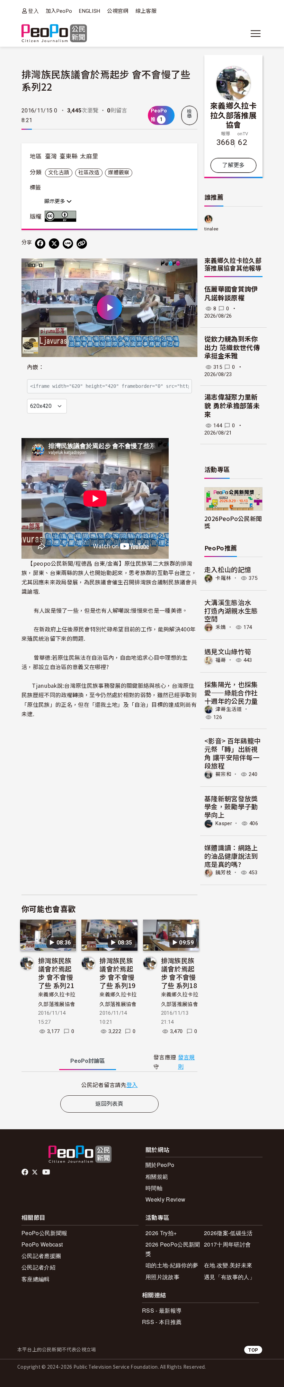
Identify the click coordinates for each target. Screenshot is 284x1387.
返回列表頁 (109, 1104)
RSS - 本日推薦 (161, 1322)
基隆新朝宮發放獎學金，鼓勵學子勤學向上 (231, 807)
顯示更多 (55, 201)
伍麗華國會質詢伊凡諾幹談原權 (231, 293)
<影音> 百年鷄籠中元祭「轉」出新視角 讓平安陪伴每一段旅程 (232, 753)
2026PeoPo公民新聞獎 (233, 522)
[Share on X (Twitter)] (54, 243)
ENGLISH (89, 11)
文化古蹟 (58, 173)
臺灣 (51, 156)
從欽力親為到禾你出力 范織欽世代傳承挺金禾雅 (232, 347)
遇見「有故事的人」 (229, 1277)
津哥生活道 (228, 709)
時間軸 (153, 1188)
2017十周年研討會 (227, 1244)
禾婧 (220, 627)
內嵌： (35, 367)
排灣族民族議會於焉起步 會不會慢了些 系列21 (56, 972)
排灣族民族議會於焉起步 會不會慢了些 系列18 (179, 972)
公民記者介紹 (38, 1267)
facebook (25, 1172)
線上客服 (146, 11)
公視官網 (117, 11)
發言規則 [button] (186, 1062)
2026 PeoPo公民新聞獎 (172, 1249)
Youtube (46, 1172)
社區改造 (88, 173)
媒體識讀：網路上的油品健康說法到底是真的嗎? (231, 856)
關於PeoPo (159, 1165)
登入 (33, 10)
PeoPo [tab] (87, 1061)
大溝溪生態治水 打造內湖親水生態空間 (231, 610)
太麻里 (89, 156)
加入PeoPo (59, 11)
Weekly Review (165, 1199)
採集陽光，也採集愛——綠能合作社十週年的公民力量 (231, 692)
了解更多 (233, 165)
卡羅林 (223, 578)
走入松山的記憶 (227, 569)
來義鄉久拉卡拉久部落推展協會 (233, 115)
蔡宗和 (223, 774)
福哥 (220, 660)
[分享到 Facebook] (40, 243)
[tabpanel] (109, 1084)
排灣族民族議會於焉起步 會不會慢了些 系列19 (117, 972)
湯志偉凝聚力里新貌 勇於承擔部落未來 (232, 405)
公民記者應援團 (41, 1256)
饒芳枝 (223, 872)
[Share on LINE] (68, 243)
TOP (253, 1350)
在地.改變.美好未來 (228, 1265)
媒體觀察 (118, 173)
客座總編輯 (35, 1279)
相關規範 (156, 1176)
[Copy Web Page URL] (82, 243)
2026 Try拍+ (161, 1233)
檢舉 (189, 114)
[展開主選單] (256, 33)
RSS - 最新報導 (161, 1310)
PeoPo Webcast (42, 1244)
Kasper (223, 823)
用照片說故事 (162, 1277)
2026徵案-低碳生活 (228, 1233)
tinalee (211, 228)
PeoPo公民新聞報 (44, 1233)
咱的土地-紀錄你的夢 (171, 1265)
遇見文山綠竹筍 (227, 651)
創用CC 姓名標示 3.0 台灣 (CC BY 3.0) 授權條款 (62, 216)
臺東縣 (69, 156)
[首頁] (54, 33)
